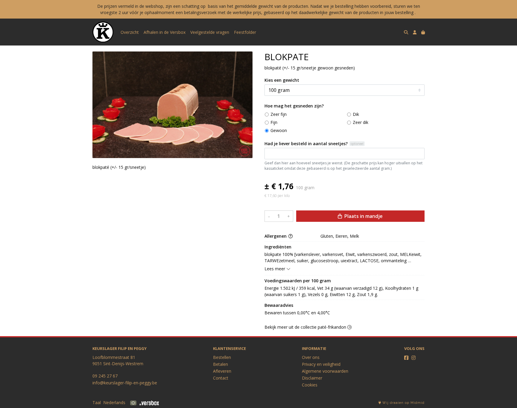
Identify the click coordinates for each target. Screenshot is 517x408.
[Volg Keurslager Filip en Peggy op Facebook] (406, 357)
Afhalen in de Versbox (164, 32)
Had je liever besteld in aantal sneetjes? (306, 143)
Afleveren (222, 371)
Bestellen (222, 357)
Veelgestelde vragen (209, 32)
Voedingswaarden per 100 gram (297, 280)
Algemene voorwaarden (325, 371)
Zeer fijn (278, 114)
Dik (356, 114)
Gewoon (278, 130)
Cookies (309, 385)
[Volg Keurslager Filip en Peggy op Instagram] (413, 357)
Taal (96, 402)
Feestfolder (245, 32)
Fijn (273, 122)
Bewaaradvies (278, 305)
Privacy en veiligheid (321, 364)
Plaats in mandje (363, 216)
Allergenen (276, 236)
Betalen (220, 364)
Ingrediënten (277, 247)
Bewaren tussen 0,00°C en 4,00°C (297, 313)
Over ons (311, 357)
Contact (220, 378)
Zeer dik (360, 122)
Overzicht (130, 32)
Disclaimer (312, 378)
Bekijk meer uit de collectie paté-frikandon (305, 327)
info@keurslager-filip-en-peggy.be (124, 383)
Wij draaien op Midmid (403, 403)
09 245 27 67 (105, 376)
